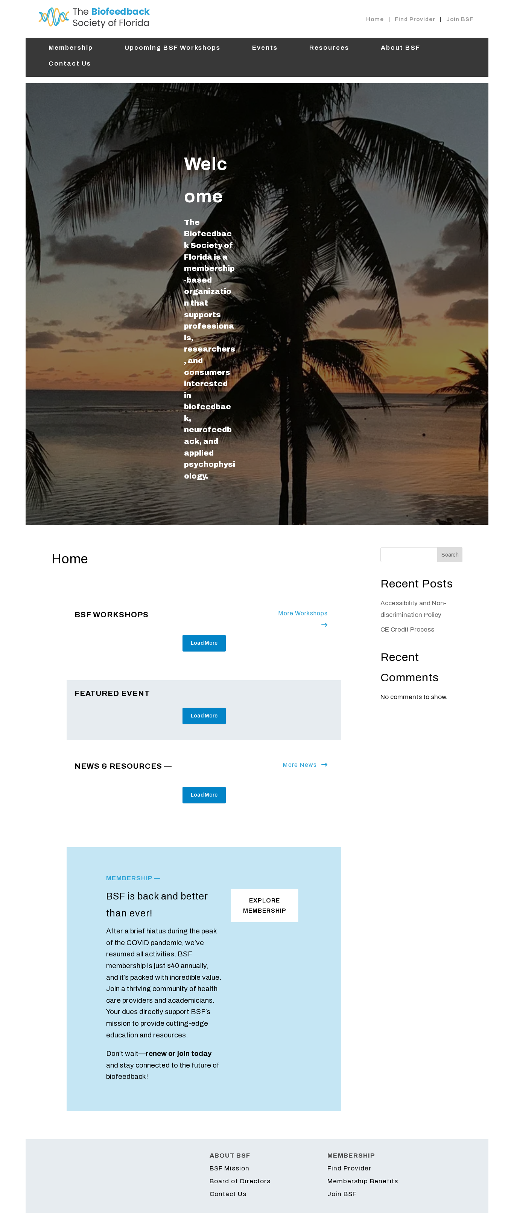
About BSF (400, 48)
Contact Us (70, 64)
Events (265, 48)
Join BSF (459, 19)
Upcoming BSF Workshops (173, 48)
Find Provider (415, 19)
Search (450, 555)
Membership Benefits (362, 1181)
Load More (204, 643)
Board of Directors (240, 1181)
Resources (329, 48)
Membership (71, 48)
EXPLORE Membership (264, 905)
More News (300, 765)
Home (375, 19)
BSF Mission (229, 1168)
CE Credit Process (407, 629)
